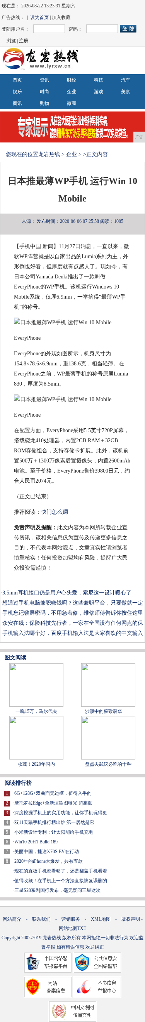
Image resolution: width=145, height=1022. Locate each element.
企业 (71, 91)
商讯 (17, 103)
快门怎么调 (54, 512)
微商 (71, 103)
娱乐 (17, 91)
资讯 (44, 80)
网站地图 (68, 928)
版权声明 (130, 919)
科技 (98, 80)
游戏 (98, 91)
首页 (17, 80)
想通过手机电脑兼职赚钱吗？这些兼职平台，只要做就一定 (72, 603)
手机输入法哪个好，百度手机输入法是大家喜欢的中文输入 (72, 633)
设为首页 (39, 17)
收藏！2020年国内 (36, 764)
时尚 (44, 91)
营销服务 (70, 919)
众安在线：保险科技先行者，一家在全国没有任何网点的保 (72, 623)
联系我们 (41, 919)
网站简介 (12, 919)
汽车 (125, 80)
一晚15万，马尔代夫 (36, 711)
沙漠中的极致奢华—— (108, 711)
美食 (125, 91)
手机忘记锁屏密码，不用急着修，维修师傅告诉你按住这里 (72, 613)
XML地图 (101, 919)
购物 (44, 103)
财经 (71, 80)
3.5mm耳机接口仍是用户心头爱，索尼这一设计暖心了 (66, 593)
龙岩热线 (49, 154)
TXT (81, 928)
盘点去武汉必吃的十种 (108, 764)
